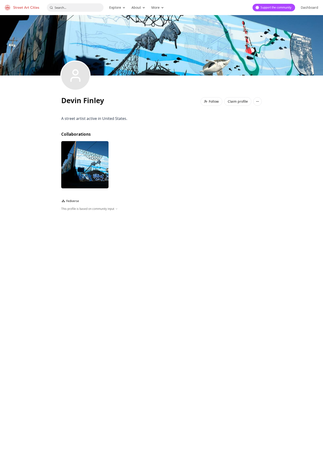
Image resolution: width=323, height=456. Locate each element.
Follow (214, 101)
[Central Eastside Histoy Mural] (85, 164)
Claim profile (238, 101)
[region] (161, 262)
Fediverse (70, 201)
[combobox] (75, 7)
